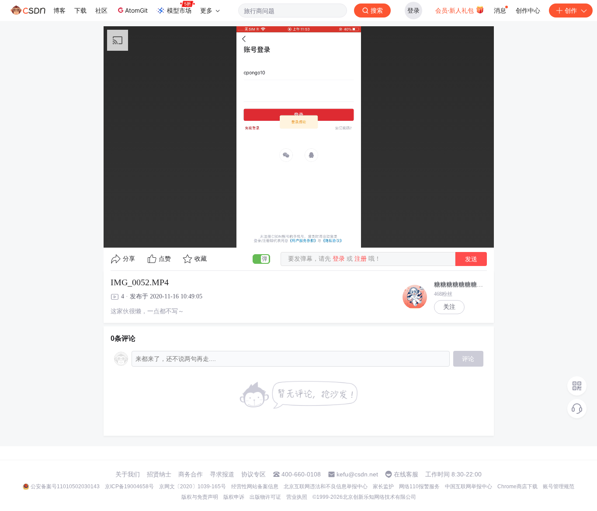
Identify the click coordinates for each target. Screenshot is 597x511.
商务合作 (190, 474)
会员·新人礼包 (455, 10)
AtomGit (136, 10)
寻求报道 (222, 474)
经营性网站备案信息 (254, 486)
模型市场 (179, 10)
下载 (80, 10)
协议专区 (253, 474)
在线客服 (406, 474)
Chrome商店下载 (517, 486)
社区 (101, 10)
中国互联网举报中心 (468, 486)
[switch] (261, 259)
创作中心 (528, 10)
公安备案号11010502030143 (65, 486)
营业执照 (296, 497)
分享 (129, 259)
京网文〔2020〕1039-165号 (192, 486)
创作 (571, 10)
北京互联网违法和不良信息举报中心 (326, 486)
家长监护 (383, 486)
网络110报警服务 (419, 486)
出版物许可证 (265, 497)
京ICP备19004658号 (129, 486)
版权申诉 (233, 497)
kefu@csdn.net (357, 474)
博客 (59, 10)
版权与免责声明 (199, 497)
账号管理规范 (558, 486)
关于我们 (127, 474)
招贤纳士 (159, 474)
